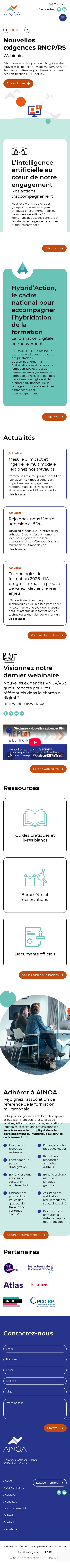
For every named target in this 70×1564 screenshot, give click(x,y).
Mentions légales (28, 1552)
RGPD (48, 1552)
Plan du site (55, 1558)
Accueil (8, 1480)
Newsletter (46, 9)
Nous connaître (13, 1487)
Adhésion (9, 1515)
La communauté (14, 1508)
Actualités (10, 1501)
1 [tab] (13, 30)
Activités (9, 1494)
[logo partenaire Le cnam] (39, 1285)
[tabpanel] (35, 80)
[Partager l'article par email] (16, 713)
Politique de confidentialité (25, 1558)
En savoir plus (16, 83)
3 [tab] (20, 30)
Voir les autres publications (40, 975)
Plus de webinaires (46, 769)
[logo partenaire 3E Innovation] (11, 1268)
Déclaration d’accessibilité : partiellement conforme (35, 1546)
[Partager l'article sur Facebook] (5, 713)
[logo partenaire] (40, 1268)
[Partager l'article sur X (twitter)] (11, 713)
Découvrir (52, 248)
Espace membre (47, 1482)
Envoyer (53, 1428)
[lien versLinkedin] (64, 9)
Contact (59, 4)
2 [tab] (17, 30)
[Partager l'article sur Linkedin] (22, 713)
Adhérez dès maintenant (24, 1235)
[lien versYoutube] (59, 9)
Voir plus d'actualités (45, 635)
